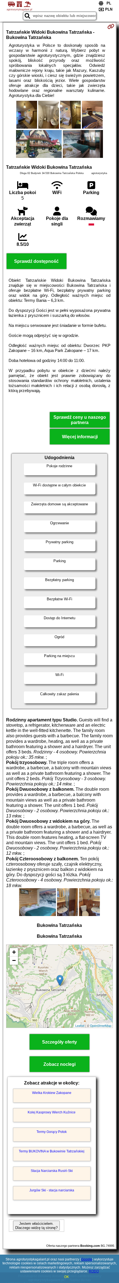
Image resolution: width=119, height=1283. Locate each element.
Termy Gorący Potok (52, 1132)
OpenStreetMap (100, 1025)
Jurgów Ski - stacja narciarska (51, 1190)
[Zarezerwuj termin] (110, 26)
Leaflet (79, 1025)
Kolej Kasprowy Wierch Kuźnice (52, 1112)
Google (86, 1259)
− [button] (14, 960)
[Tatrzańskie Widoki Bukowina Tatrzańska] (27, 115)
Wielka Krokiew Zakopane (51, 1093)
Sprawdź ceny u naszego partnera (79, 420)
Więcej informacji (80, 436)
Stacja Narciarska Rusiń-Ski (52, 1171)
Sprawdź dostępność (36, 261)
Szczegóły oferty (59, 1042)
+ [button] (14, 952)
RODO (94, 1271)
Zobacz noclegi (59, 1064)
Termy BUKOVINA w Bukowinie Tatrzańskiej (51, 1151)
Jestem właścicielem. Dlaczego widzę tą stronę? (36, 1225)
